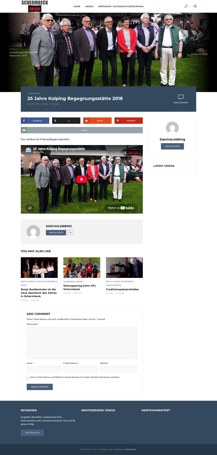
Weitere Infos (32, 433)
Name (30, 363)
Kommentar (33, 324)
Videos (89, 6)
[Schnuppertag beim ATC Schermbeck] (81, 267)
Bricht (24, 281)
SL (111, 449)
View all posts (56, 232)
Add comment (181, 102)
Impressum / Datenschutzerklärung (121, 6)
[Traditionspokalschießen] (124, 267)
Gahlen (40, 281)
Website (104, 363)
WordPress (130, 449)
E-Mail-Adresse (71, 363)
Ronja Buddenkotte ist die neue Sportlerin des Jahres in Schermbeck (39, 293)
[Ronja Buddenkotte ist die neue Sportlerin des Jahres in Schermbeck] (39, 267)
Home (77, 6)
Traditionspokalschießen (122, 289)
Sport (24, 285)
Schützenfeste (113, 285)
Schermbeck (33, 93)
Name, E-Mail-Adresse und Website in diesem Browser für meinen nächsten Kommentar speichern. (75, 377)
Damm (32, 281)
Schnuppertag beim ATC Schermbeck (79, 287)
